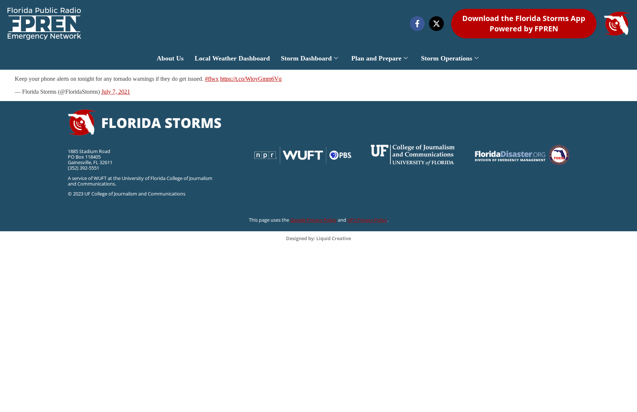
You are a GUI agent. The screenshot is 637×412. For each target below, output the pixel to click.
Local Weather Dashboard (232, 58)
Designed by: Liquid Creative (318, 238)
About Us (170, 58)
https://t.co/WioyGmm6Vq (251, 79)
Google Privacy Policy (313, 220)
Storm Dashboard (306, 58)
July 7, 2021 (115, 92)
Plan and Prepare (376, 58)
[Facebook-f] (417, 23)
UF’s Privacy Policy (367, 220)
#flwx (212, 79)
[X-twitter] (436, 23)
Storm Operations (446, 58)
